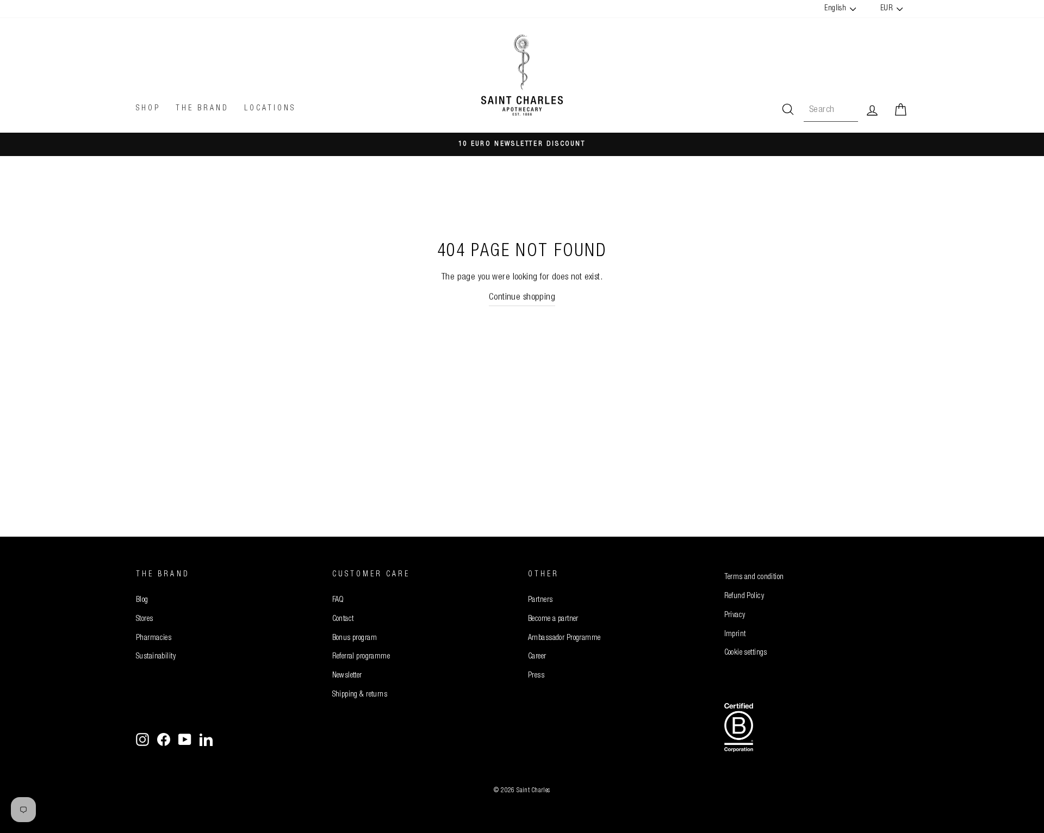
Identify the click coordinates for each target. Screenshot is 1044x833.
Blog (142, 600)
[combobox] (831, 110)
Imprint (735, 634)
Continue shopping (522, 297)
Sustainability (156, 657)
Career (537, 657)
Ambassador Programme (564, 638)
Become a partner (553, 619)
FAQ (338, 600)
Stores (144, 619)
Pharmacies (153, 638)
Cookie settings (745, 653)
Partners (540, 600)
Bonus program (354, 638)
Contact (343, 619)
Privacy (734, 615)
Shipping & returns (360, 695)
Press (536, 676)
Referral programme (361, 657)
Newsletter (347, 676)
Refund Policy (744, 596)
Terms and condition (754, 577)
